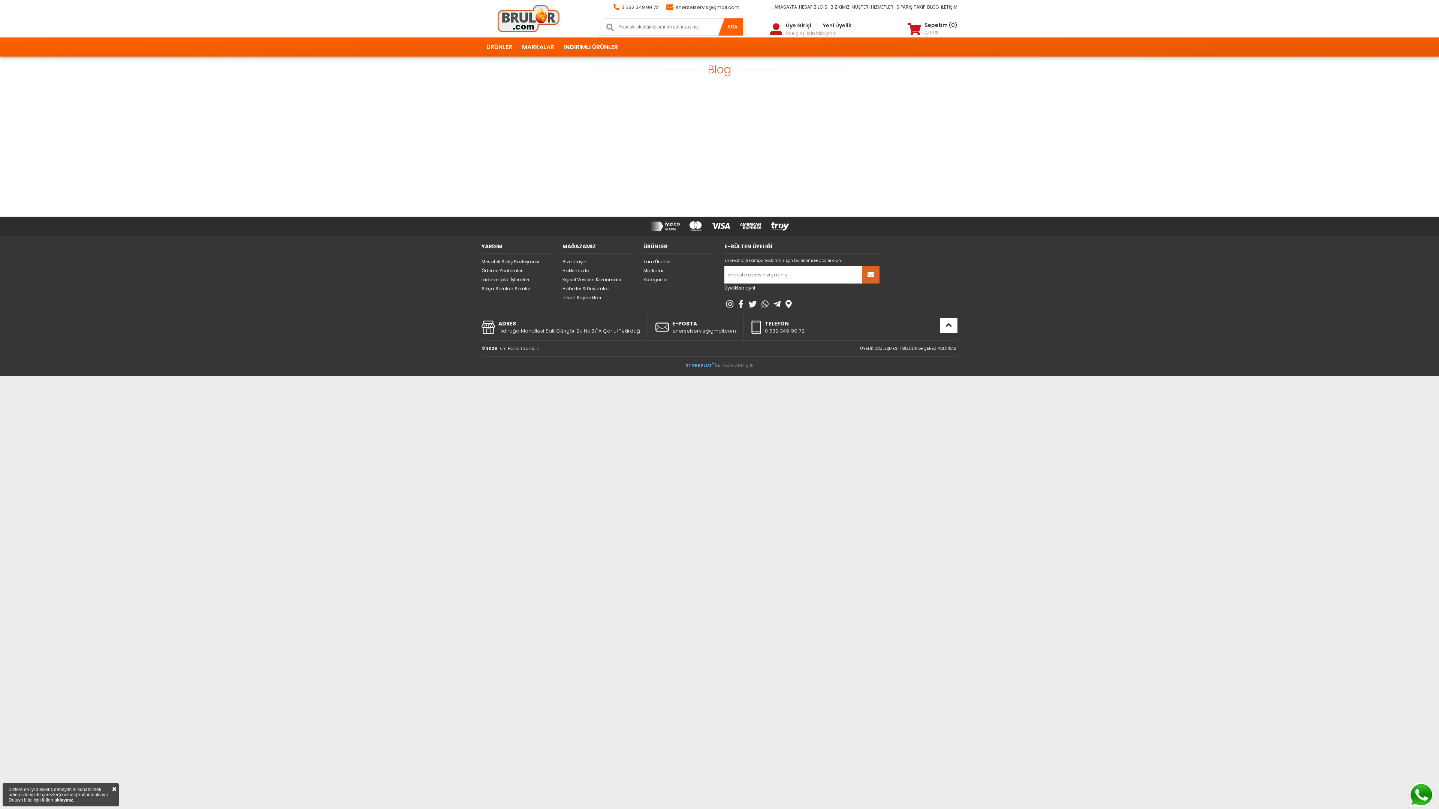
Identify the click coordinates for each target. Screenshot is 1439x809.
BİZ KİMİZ (840, 7)
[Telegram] (777, 304)
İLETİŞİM (949, 7)
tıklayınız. (64, 800)
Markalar (653, 270)
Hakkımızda (575, 270)
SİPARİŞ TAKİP (910, 7)
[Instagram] (729, 304)
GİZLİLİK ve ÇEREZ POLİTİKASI (929, 348)
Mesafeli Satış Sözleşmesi (510, 261)
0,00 (929, 32)
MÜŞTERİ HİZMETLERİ (873, 7)
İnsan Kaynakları (581, 297)
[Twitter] (752, 304)
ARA (732, 27)
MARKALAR (538, 47)
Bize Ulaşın (574, 261)
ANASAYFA (785, 7)
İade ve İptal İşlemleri (505, 279)
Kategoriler (655, 279)
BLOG (933, 7)
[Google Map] (789, 304)
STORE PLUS (700, 365)
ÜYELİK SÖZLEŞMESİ (879, 348)
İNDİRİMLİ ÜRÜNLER (591, 47)
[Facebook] (740, 304)
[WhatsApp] (765, 304)
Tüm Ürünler (657, 261)
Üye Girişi (798, 25)
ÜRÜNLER (499, 47)
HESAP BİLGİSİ (814, 7)
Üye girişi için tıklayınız (811, 33)
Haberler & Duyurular (585, 288)
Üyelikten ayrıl (739, 288)
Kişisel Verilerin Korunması (591, 279)
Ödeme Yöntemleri (503, 270)
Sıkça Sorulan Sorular (506, 288)
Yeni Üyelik (837, 25)
